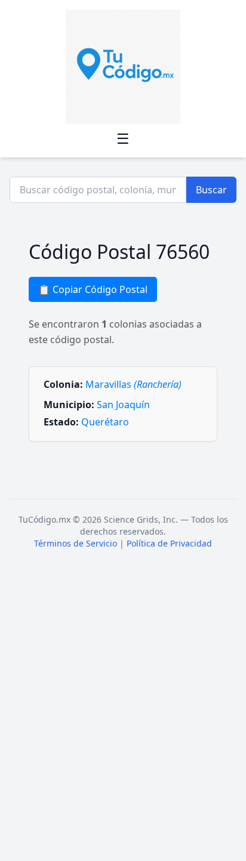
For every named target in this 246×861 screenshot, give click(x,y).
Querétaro (105, 421)
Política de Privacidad (169, 543)
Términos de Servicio (75, 543)
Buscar (211, 189)
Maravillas (133, 384)
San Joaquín (123, 404)
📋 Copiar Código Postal (92, 289)
